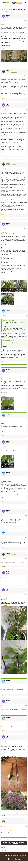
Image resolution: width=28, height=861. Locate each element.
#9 (26, 446)
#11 (26, 515)
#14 (26, 577)
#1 (26, 20)
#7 (26, 375)
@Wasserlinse (4, 113)
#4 (26, 168)
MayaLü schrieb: (7, 340)
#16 (26, 685)
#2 (26, 75)
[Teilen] (24, 20)
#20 (26, 826)
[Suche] (26, 3)
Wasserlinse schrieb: (8, 320)
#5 (26, 228)
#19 (26, 741)
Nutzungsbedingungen (7, 855)
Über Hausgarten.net (10, 854)
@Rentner (3, 92)
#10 (26, 477)
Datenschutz (15, 855)
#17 (26, 705)
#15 (26, 594)
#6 (26, 315)
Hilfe (20, 855)
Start (23, 855)
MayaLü (3, 11)
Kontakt (3, 854)
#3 (26, 109)
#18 (26, 723)
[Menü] (1, 2)
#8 (26, 420)
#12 (26, 537)
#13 (26, 558)
